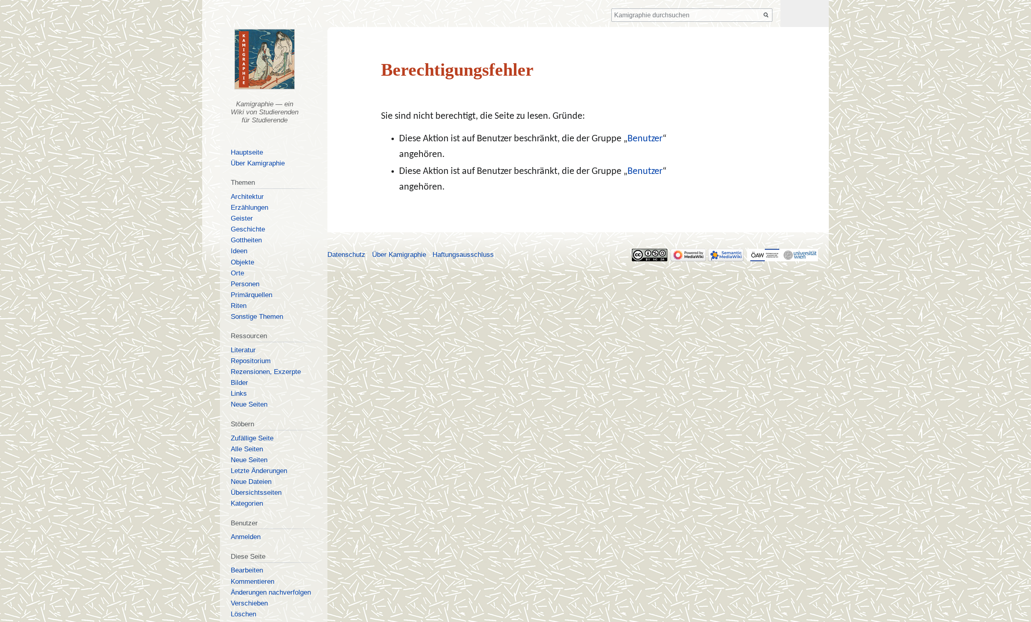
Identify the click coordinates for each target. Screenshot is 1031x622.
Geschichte (248, 229)
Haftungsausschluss (463, 254)
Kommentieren (252, 581)
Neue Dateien (251, 482)
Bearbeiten (247, 570)
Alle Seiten (247, 449)
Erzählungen (249, 207)
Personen (245, 284)
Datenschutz (346, 254)
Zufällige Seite (252, 438)
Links (239, 393)
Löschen (243, 614)
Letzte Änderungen (259, 471)
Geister (242, 218)
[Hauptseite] (264, 59)
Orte (237, 273)
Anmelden (246, 537)
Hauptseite (247, 152)
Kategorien (247, 503)
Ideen (239, 251)
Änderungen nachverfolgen (271, 592)
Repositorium (251, 361)
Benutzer (644, 139)
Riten (238, 306)
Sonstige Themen (257, 316)
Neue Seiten (249, 404)
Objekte (242, 262)
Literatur (243, 350)
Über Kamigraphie (258, 163)
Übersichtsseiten (256, 492)
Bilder (239, 382)
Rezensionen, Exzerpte (266, 372)
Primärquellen (251, 295)
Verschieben (249, 603)
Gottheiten (246, 240)
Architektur (247, 196)
